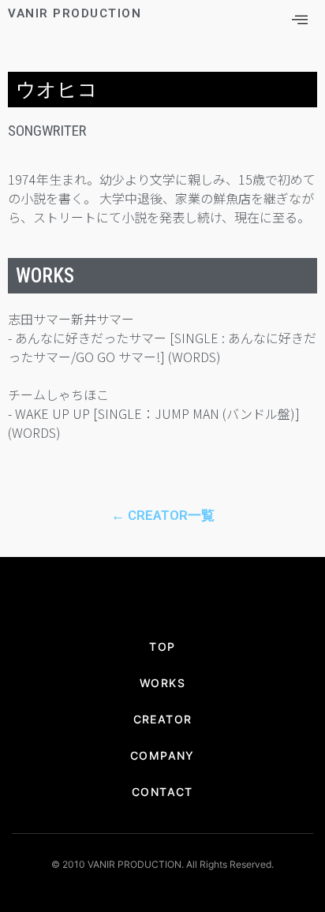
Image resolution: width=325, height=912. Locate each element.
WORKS (162, 683)
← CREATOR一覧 (163, 515)
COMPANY (162, 755)
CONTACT (162, 791)
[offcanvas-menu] (299, 20)
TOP (162, 646)
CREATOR (162, 719)
